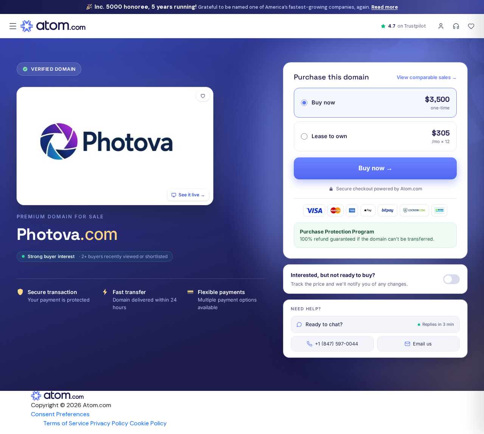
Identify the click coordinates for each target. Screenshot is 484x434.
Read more (384, 7)
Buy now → (375, 168)
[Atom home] (52, 26)
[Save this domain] (202, 96)
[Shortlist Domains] (471, 26)
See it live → (191, 195)
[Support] (456, 26)
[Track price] (451, 279)
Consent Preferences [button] (60, 414)
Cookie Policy (148, 423)
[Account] (441, 26)
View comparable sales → (427, 77)
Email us (422, 344)
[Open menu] (13, 26)
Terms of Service (66, 423)
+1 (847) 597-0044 (336, 344)
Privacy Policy (109, 423)
